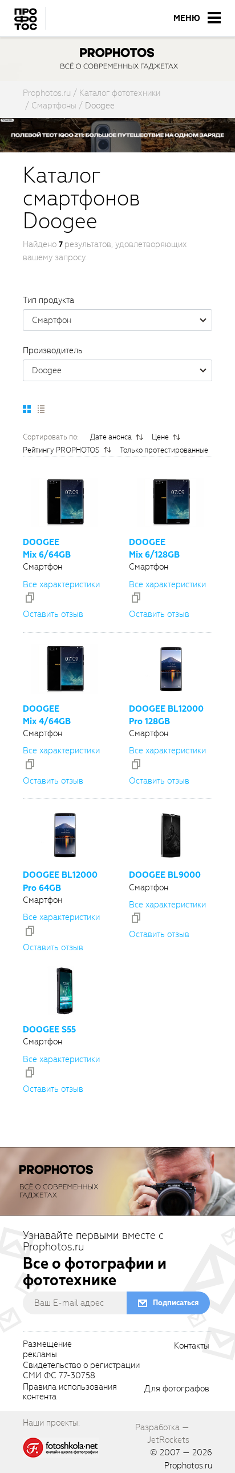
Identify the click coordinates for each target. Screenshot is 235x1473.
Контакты (191, 1346)
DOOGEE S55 (49, 1029)
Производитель (53, 350)
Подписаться (175, 1302)
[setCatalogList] (40, 409)
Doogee (47, 370)
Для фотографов (176, 1389)
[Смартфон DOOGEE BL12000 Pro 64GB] (64, 835)
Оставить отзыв (53, 614)
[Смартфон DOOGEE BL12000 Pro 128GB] (170, 669)
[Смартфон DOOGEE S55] (64, 990)
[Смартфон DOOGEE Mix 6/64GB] (64, 502)
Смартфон (51, 320)
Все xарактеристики (61, 584)
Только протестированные (164, 450)
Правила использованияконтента (70, 1392)
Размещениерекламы (47, 1349)
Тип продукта (48, 300)
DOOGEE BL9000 (165, 875)
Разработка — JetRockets (162, 1434)
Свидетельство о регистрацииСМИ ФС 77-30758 (81, 1371)
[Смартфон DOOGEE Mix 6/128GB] (170, 502)
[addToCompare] (30, 597)
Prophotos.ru (188, 1465)
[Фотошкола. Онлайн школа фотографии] (61, 1446)
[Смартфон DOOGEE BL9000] (170, 835)
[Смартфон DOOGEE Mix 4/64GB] (64, 669)
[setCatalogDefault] (27, 409)
